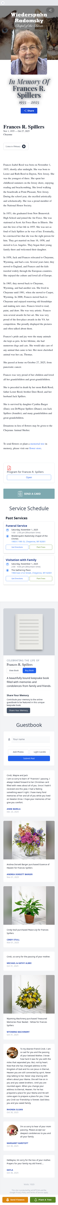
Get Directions (17, 547)
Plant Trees (41, 547)
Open (29, 477)
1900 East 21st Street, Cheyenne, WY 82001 (31, 573)
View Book (14, 670)
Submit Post (29, 758)
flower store (35, 448)
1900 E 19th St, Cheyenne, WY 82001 (28, 541)
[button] (29, 840)
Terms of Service (36, 1192)
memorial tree (37, 443)
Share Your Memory (18, 710)
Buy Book (29, 670)
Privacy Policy (21, 1192)
